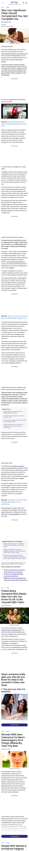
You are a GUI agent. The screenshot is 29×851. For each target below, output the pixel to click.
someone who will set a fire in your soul (14, 54)
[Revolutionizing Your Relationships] (14, 2)
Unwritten (3, 24)
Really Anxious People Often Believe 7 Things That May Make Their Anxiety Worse (14, 545)
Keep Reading (14, 725)
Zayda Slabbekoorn (6, 605)
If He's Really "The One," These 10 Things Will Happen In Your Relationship (14, 502)
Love (8, 7)
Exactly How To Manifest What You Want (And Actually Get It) (15, 420)
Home (2, 7)
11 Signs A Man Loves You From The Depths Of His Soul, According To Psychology (13, 426)
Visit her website (13, 514)
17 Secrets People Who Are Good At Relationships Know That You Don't (14, 124)
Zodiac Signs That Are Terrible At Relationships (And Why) (13, 412)
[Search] (23, 2)
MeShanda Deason (6, 749)
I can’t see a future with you (15, 262)
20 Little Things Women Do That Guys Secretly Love (14, 416)
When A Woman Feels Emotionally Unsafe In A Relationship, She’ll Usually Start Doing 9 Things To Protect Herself (15, 557)
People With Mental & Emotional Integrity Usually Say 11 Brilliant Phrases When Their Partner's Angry (14, 551)
